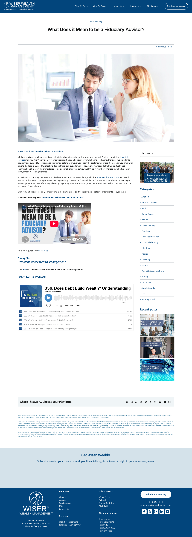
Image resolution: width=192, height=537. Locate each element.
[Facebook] (122, 402)
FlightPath (103, 506)
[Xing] (164, 402)
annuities (101, 177)
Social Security (148, 288)
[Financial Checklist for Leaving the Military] (157, 347)
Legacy (144, 265)
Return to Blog (95, 21)
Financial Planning (149, 242)
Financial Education (150, 236)
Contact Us (43, 250)
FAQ (61, 506)
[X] (127, 402)
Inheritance (146, 248)
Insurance (145, 253)
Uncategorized (148, 299)
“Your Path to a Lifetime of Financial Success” (63, 197)
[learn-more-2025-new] (157, 162)
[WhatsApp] (141, 402)
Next (170, 46)
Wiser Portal (104, 497)
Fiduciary (145, 231)
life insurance (112, 177)
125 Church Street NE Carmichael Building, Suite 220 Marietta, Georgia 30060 (36, 523)
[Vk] (159, 402)
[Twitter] (150, 511)
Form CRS (103, 524)
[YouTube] (167, 511)
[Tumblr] (150, 402)
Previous (162, 46)
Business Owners (149, 202)
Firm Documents (106, 521)
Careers (62, 500)
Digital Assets (147, 214)
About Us (63, 497)
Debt (143, 208)
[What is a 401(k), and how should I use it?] (157, 325)
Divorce (144, 219)
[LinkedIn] (136, 402)
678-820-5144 (156, 502)
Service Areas (65, 503)
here (25, 269)
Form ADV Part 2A (107, 527)
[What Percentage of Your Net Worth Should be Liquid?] (157, 370)
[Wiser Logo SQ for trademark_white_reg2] (36, 491)
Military (144, 276)
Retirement (146, 282)
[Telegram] (145, 402)
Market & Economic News (152, 271)
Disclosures (104, 519)
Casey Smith (26, 258)
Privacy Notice (105, 530)
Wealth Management (68, 521)
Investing (145, 259)
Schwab (102, 500)
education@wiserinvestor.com (156, 505)
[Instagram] (156, 511)
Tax (143, 293)
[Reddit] (131, 402)
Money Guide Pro (107, 503)
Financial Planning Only (70, 524)
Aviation (145, 196)
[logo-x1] (19, 3)
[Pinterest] (155, 402)
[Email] (169, 402)
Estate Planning (148, 225)
